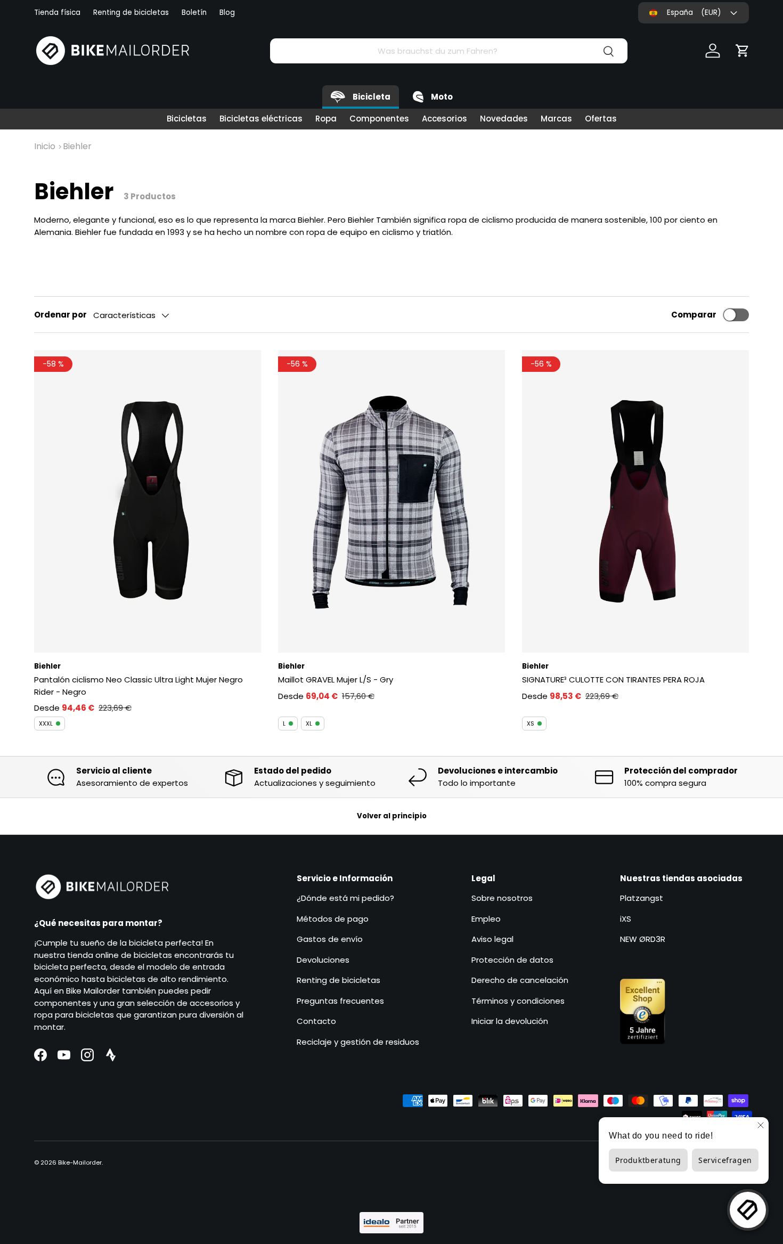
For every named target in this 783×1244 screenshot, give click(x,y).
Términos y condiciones (518, 1000)
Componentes (379, 118)
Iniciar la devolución (509, 1021)
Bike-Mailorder (80, 1162)
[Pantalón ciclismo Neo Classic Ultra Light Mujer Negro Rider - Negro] (147, 501)
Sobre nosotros (502, 898)
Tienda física (57, 12)
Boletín (194, 12)
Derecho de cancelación (519, 980)
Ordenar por (60, 314)
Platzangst (641, 898)
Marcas (556, 118)
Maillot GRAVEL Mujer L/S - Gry (335, 679)
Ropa (326, 118)
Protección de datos (512, 959)
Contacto (316, 1021)
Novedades (504, 118)
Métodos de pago (333, 918)
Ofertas (601, 118)
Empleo (486, 918)
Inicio (44, 146)
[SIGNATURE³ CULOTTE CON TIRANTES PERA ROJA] (635, 501)
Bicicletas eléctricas (261, 118)
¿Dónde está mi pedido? (345, 898)
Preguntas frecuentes (340, 1000)
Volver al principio (392, 816)
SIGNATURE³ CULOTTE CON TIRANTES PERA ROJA (613, 679)
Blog (227, 12)
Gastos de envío (330, 939)
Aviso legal (492, 939)
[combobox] (448, 50)
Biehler (77, 146)
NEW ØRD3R (642, 939)
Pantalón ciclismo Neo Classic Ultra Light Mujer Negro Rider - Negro (138, 685)
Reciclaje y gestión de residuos (358, 1041)
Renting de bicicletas (131, 12)
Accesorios (444, 118)
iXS (625, 918)
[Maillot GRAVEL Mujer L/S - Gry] (391, 501)
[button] (742, 50)
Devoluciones (323, 959)
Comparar (693, 314)
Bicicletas (187, 118)
